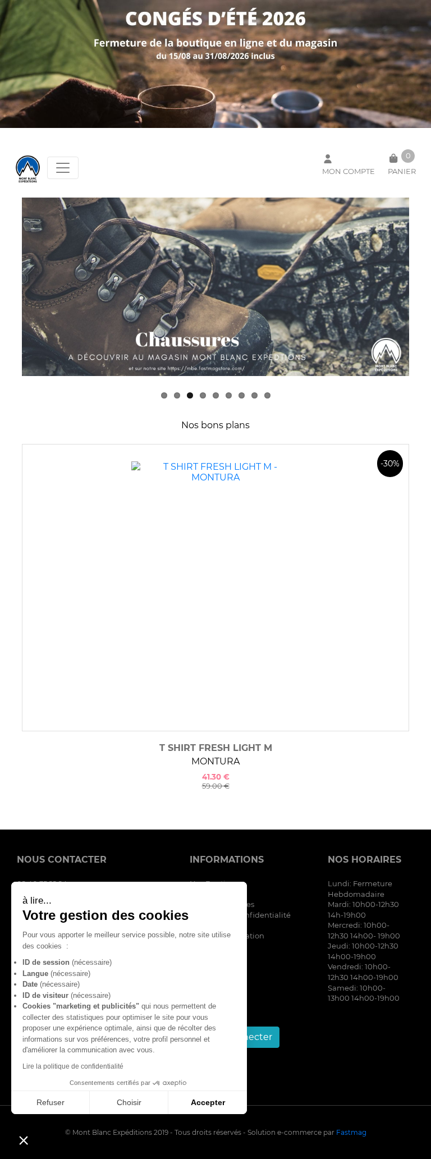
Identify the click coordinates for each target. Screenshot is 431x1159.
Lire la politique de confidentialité (72, 1066)
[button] (23, 1139)
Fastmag (351, 1132)
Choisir (129, 1102)
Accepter (208, 1102)
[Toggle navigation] (63, 168)
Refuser (50, 1102)
